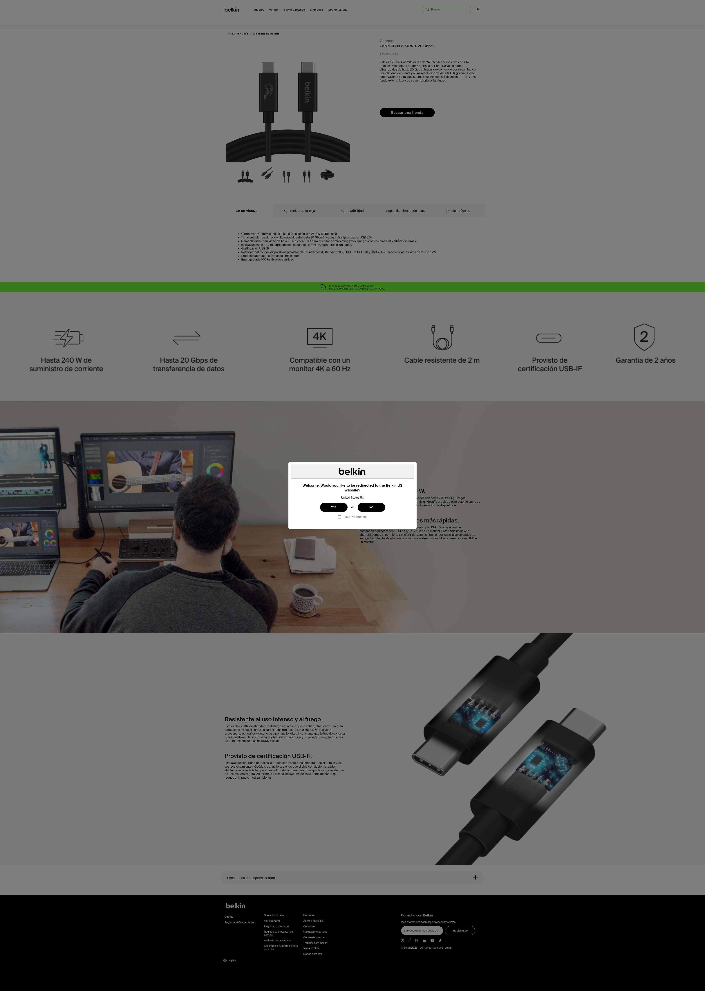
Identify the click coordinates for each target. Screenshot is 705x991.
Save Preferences (355, 517)
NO (371, 507)
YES (333, 507)
